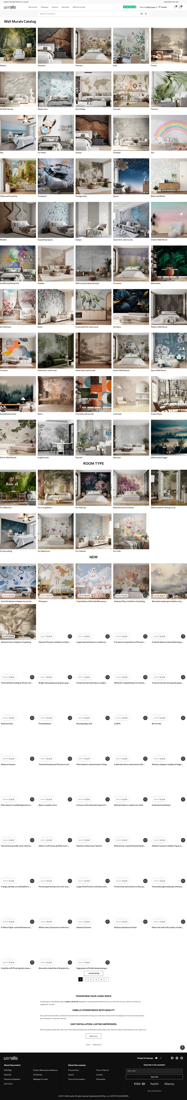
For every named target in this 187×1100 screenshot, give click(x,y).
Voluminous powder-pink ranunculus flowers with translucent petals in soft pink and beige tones (16, 846)
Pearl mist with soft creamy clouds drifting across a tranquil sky (167, 927)
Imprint (71, 1075)
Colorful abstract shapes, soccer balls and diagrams (16, 601)
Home (88, 1045)
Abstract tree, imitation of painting (16, 642)
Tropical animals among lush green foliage (167, 683)
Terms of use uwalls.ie (76, 1079)
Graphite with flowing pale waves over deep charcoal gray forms (16, 968)
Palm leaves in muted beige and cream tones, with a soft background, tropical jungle (16, 805)
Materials (7, 1075)
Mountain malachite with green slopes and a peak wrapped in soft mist (54, 968)
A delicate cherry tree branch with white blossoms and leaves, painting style (130, 764)
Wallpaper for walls (40, 1079)
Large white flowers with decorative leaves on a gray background (92, 886)
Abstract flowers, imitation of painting (54, 642)
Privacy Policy (73, 1070)
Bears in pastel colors (48, 805)
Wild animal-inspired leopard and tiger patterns (130, 846)
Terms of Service (102, 1070)
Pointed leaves (45, 723)
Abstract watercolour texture (89, 846)
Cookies (99, 1075)
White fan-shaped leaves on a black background (130, 683)
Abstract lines (7, 723)
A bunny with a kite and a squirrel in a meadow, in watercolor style (92, 805)
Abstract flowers (83, 927)
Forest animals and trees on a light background (92, 683)
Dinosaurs (43, 601)
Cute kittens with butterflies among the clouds (92, 601)
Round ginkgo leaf (84, 723)
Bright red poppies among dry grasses (54, 683)
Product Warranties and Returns (45, 1070)
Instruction (8, 1084)
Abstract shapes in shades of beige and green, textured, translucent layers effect (167, 764)
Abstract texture (8, 764)
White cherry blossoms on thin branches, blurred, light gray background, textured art (54, 927)
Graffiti (117, 723)
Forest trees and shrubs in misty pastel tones (130, 886)
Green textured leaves (161, 805)
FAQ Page (8, 1070)
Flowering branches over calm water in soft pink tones (54, 886)
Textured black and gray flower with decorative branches (16, 683)
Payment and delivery (12, 1079)
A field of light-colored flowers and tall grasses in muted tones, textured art (16, 927)
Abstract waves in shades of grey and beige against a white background (167, 846)
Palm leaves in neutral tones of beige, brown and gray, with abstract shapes (92, 764)
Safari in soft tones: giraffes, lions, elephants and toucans (54, 846)
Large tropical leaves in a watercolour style (92, 642)
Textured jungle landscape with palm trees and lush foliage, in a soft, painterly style (167, 886)
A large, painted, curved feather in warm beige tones (16, 886)
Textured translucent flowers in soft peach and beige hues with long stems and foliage (54, 764)
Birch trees (156, 723)
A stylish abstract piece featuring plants (167, 642)
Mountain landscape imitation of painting (167, 601)
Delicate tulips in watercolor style (128, 805)
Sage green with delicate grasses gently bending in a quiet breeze (92, 968)
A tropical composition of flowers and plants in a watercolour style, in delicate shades (130, 642)
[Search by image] (141, 13)
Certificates (37, 1075)
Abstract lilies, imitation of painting (129, 601)
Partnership (100, 1079)
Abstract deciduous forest (125, 927)
